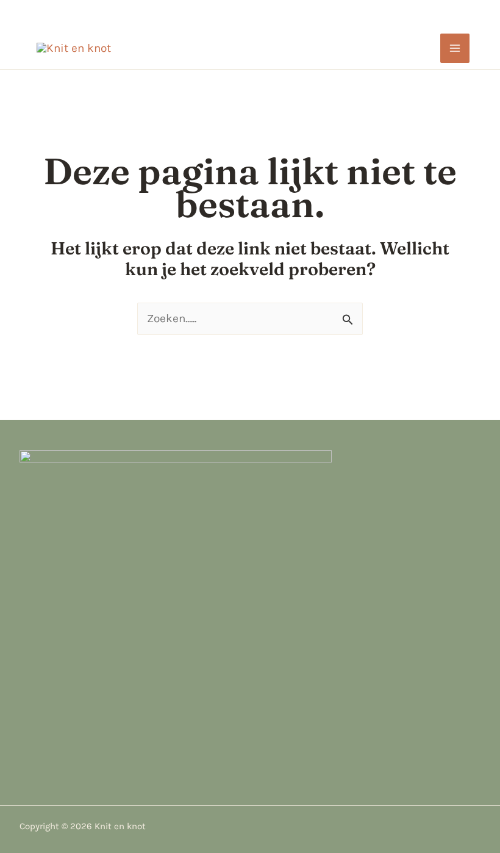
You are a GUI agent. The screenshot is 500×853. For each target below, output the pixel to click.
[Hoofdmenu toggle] (455, 48)
